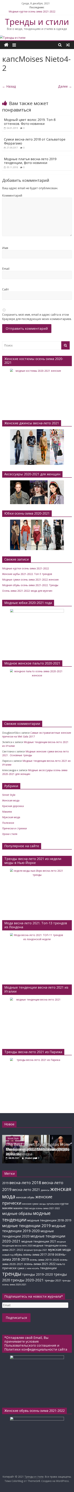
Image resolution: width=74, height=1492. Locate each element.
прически (9, 1268)
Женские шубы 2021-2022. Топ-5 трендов (27, 574)
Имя (5, 248)
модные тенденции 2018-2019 (49, 1220)
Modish (29, 1158)
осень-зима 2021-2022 (40, 1264)
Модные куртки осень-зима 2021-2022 (32, 11)
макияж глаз (21, 1208)
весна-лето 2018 (25, 1182)
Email (5, 269)
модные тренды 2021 (35, 1249)
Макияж (7, 811)
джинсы (45, 1190)
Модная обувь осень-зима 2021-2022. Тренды (30, 585)
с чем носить (32, 1268)
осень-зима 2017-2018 (38, 1255)
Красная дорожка (13, 806)
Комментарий (12, 195)
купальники (53, 1203)
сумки (20, 1268)
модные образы (17, 1213)
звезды (42, 1204)
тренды (11, 1273)
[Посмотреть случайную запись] (68, 45)
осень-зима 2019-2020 (44, 1259)
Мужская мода (11, 817)
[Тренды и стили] (12, 38)
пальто (60, 1264)
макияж (7, 1208)
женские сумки (30, 1203)
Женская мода (10, 800)
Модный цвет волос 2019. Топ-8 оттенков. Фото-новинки (30, 121)
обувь (18, 1255)
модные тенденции (26, 1216)
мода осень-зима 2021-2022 (44, 1208)
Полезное (8, 822)
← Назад (9, 86)
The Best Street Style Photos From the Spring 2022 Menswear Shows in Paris (38, 1149)
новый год (7, 1254)
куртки (64, 1203)
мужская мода (59, 1249)
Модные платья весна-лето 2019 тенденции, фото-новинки (30, 161)
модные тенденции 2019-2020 (34, 1228)
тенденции (48, 1268)
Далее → (65, 86)
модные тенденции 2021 (38, 1241)
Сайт (5, 289)
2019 (5, 1183)
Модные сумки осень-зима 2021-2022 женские (30, 579)
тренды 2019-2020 (37, 1274)
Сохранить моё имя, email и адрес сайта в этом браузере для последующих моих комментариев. (37, 317)
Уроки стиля (9, 834)
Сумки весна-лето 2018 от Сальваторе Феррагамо (34, 141)
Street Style (8, 795)
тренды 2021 (53, 1280)
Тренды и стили (37, 21)
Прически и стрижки (14, 828)
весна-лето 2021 (26, 1189)
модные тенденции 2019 (26, 1225)
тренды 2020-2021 (27, 1279)
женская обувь (25, 1197)
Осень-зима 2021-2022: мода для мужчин (27, 590)
